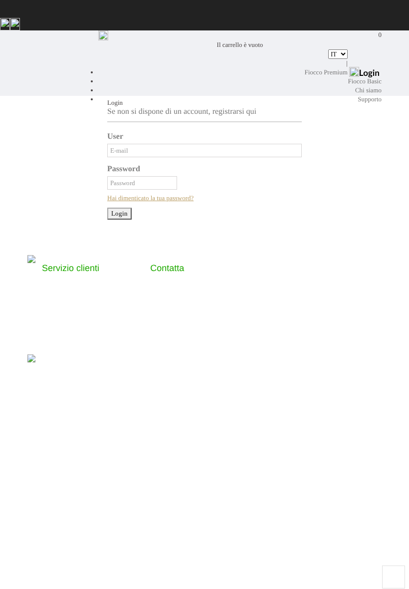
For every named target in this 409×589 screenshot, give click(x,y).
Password (123, 169)
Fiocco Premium (326, 72)
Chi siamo (368, 90)
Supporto (370, 99)
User (115, 136)
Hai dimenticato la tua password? (150, 198)
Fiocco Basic (365, 81)
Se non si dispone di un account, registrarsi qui (181, 111)
